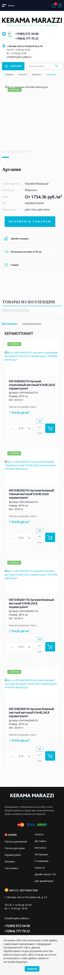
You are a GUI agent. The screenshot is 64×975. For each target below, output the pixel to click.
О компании (41, 861)
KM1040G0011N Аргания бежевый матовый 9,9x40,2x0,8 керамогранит (31, 603)
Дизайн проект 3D (45, 874)
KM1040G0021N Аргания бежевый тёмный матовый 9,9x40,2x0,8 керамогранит (31, 494)
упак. (39, 433)
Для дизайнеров (44, 881)
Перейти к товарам (30, 221)
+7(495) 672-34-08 (26, 34)
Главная (9, 74)
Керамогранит (13, 854)
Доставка (40, 841)
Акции (12, 835)
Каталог (22, 74)
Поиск (56, 66)
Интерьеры (15, 310)
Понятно (32, 968)
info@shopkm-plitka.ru (19, 57)
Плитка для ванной (16, 841)
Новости (40, 867)
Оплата (39, 834)
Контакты (40, 847)
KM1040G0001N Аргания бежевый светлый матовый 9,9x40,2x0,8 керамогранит (31, 712)
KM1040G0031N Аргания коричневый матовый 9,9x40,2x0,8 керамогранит (32, 384)
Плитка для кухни (15, 848)
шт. (39, 427)
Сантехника (11, 868)
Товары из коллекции (28, 302)
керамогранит (32, 324)
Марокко (37, 74)
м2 (40, 421)
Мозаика (10, 861)
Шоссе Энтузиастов (23, 890)
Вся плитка (9, 324)
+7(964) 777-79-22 (26, 38)
